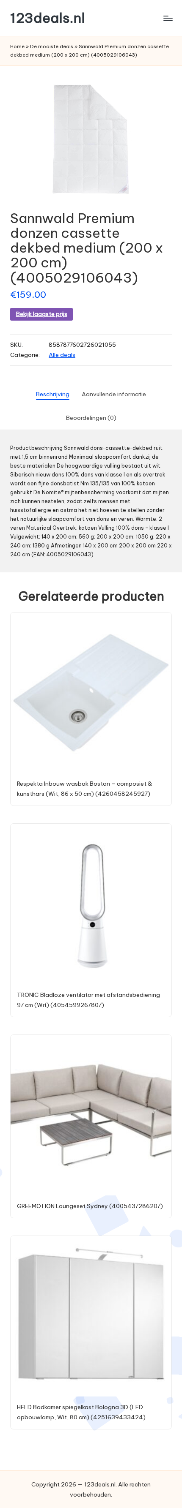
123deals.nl (47, 18)
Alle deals (62, 355)
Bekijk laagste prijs (41, 314)
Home (17, 46)
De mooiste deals (51, 46)
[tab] (52, 394)
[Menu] (167, 18)
